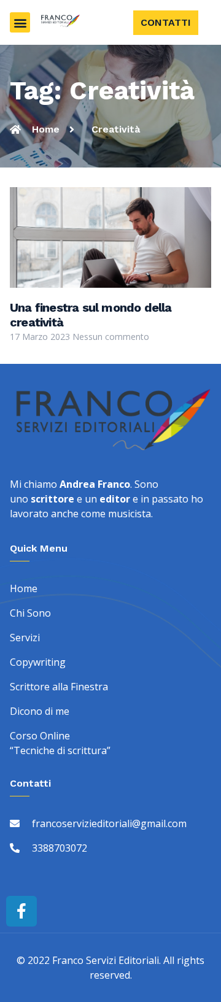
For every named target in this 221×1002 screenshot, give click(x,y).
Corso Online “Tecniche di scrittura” (60, 743)
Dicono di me (39, 711)
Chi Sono (30, 613)
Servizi (25, 637)
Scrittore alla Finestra (59, 686)
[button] (20, 22)
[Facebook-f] (21, 911)
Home (23, 588)
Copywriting (38, 662)
